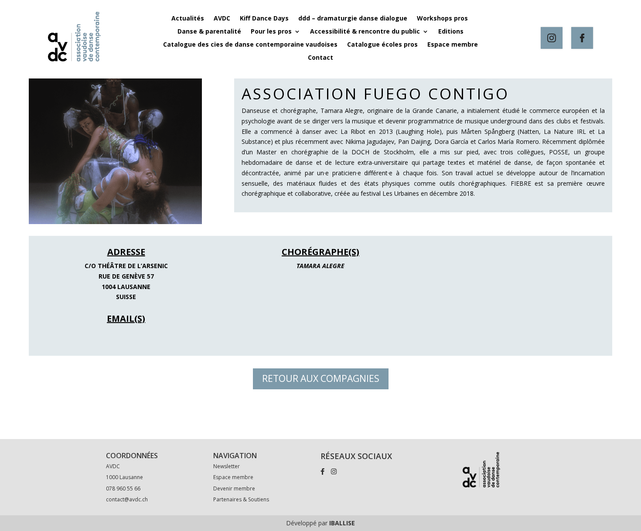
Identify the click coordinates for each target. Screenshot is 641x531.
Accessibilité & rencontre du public (365, 31)
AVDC (222, 18)
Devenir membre (234, 488)
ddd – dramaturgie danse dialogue (352, 18)
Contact (320, 57)
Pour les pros (271, 31)
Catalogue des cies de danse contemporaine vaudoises (250, 44)
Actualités (187, 18)
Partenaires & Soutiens (241, 499)
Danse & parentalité (209, 31)
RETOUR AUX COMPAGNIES (320, 378)
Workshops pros (443, 18)
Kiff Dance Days (264, 18)
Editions (451, 31)
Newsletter (226, 466)
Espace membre (452, 44)
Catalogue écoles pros (382, 44)
